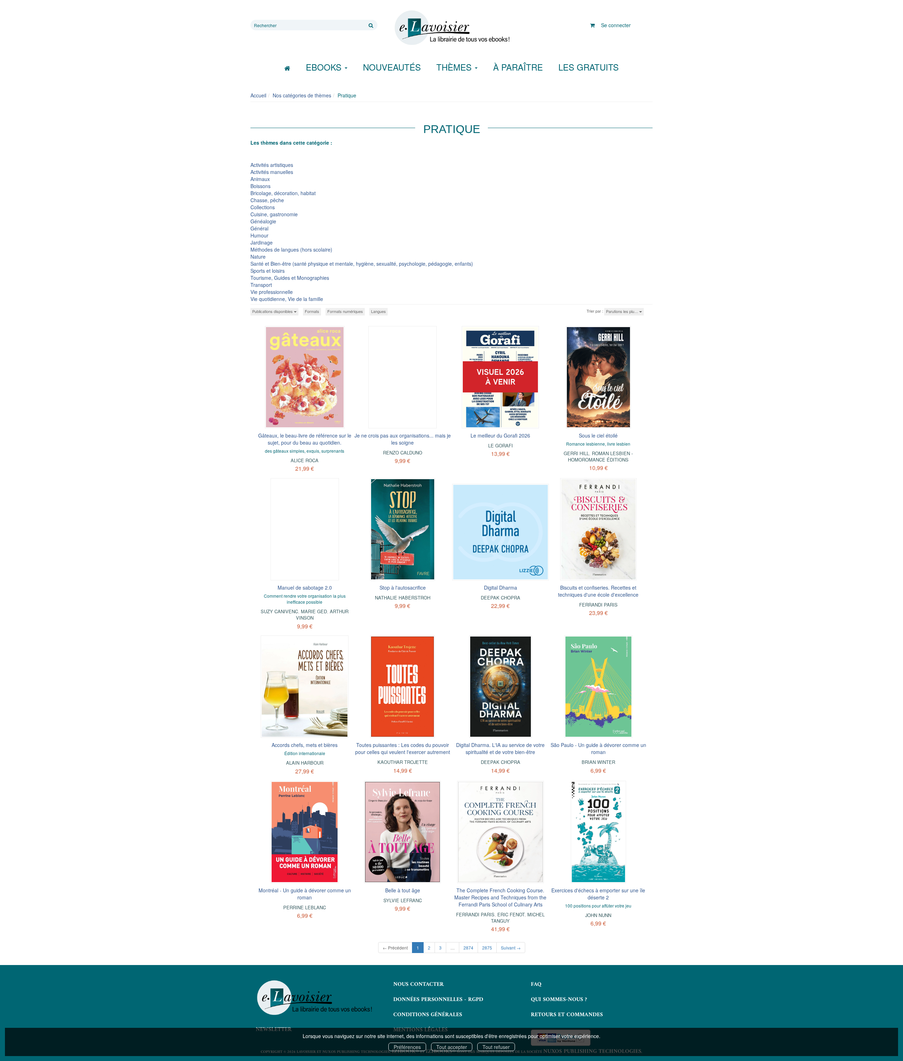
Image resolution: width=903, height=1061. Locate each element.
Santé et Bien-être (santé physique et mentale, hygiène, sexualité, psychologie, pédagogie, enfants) (361, 263)
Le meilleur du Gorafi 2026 (500, 435)
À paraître (518, 67)
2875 (487, 948)
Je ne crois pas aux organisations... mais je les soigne (402, 439)
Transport (261, 284)
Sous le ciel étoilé (598, 435)
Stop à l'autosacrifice (403, 587)
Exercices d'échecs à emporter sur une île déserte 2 (598, 894)
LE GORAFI (500, 445)
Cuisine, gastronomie (274, 214)
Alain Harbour (304, 762)
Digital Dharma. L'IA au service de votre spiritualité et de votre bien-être (500, 748)
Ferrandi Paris (598, 604)
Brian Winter (598, 762)
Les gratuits (588, 67)
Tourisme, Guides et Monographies (289, 277)
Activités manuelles (271, 171)
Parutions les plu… (622, 311)
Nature (258, 256)
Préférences (407, 1046)
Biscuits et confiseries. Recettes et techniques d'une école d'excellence (598, 591)
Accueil (258, 95)
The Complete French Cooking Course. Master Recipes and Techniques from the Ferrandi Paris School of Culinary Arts (500, 897)
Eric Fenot (511, 914)
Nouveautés (392, 67)
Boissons (260, 185)
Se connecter (616, 25)
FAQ (536, 984)
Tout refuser (496, 1046)
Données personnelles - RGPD (438, 1000)
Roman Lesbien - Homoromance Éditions (600, 456)
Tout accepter (451, 1046)
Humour (259, 235)
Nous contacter (418, 984)
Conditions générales (427, 1015)
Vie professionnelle (271, 291)
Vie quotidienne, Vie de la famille (286, 298)
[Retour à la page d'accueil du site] (451, 27)
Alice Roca (305, 460)
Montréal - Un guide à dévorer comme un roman (305, 894)
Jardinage (261, 242)
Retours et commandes (567, 1015)
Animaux (260, 178)
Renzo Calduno (402, 452)
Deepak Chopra (500, 597)
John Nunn (598, 915)
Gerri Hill (576, 453)
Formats (312, 311)
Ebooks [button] (325, 67)
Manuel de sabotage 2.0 (305, 587)
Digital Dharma (500, 587)
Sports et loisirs (267, 270)
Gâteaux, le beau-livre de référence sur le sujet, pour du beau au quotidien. (304, 439)
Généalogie (263, 221)
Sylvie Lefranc (402, 900)
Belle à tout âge (402, 890)
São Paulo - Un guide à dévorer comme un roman (598, 748)
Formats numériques (345, 311)
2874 (468, 948)
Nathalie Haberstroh (402, 597)
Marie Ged (314, 611)
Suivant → (511, 948)
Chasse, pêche (267, 200)
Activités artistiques (271, 164)
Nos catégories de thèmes (302, 95)
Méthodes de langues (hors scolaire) (291, 249)
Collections (262, 207)
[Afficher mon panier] (592, 25)
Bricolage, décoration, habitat (283, 193)
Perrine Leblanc (304, 907)
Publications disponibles (273, 311)
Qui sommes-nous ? (559, 1000)
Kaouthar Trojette (402, 762)
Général (259, 228)
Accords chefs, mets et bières (305, 744)
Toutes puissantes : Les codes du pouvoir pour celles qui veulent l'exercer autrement (402, 748)
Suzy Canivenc (279, 611)
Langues (378, 311)
